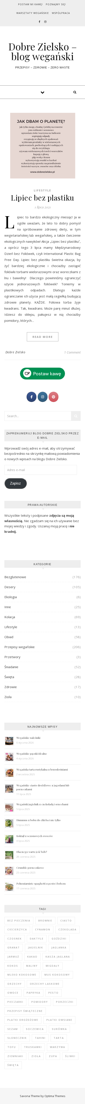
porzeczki (64, 1001)
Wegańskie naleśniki (28, 737)
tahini (40, 1037)
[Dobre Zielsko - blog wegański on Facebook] (31, 397)
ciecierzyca (17, 929)
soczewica (35, 1029)
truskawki (33, 1047)
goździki (59, 938)
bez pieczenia (18, 920)
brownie (45, 920)
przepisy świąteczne (25, 1011)
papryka (33, 992)
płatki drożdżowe (22, 1019)
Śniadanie (11, 667)
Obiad (8, 637)
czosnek (14, 938)
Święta (9, 677)
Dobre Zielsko (15, 352)
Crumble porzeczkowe (30, 867)
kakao (32, 956)
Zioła (8, 697)
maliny (32, 965)
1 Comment (72, 352)
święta (13, 1065)
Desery (9, 587)
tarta (59, 1037)
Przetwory (12, 657)
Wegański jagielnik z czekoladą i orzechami (42, 804)
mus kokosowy (57, 974)
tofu (11, 1047)
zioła (36, 1056)
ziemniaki (15, 1056)
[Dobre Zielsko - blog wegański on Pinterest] (53, 397)
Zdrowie (10, 687)
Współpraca (61, 13)
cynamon (42, 929)
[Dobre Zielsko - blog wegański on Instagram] (43, 397)
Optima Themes (54, 1096)
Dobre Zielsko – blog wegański (42, 51)
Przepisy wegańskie (19, 647)
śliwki (70, 1056)
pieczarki (15, 1001)
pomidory (39, 1001)
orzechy (14, 983)
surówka (59, 1029)
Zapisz (15, 483)
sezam (12, 1029)
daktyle (37, 938)
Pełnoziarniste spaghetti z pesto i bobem (41, 883)
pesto (53, 992)
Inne (7, 607)
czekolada (67, 929)
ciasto (66, 920)
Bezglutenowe (15, 577)
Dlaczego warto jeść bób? (31, 851)
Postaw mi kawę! (30, 4)
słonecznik (17, 1037)
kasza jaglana (58, 956)
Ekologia (10, 597)
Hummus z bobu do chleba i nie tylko (38, 820)
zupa (53, 1056)
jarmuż (13, 956)
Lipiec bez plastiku (42, 197)
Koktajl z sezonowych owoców (34, 836)
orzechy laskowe (45, 983)
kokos (12, 965)
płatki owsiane (59, 1019)
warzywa (57, 1047)
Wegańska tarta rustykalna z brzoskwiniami (42, 769)
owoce (13, 992)
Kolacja (9, 617)
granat (13, 947)
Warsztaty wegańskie (32, 13)
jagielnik (35, 947)
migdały (53, 965)
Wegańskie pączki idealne (31, 753)
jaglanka (58, 947)
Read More (42, 337)
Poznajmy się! (56, 4)
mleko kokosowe (21, 974)
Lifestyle (42, 190)
